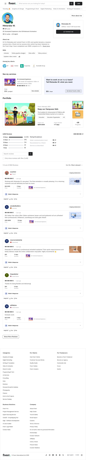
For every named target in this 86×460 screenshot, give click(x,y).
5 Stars (5, 137)
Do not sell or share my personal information (42, 429)
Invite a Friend (34, 441)
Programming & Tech (32, 9)
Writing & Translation (8, 363)
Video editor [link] (31, 53)
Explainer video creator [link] (10, 56)
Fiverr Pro (5, 408)
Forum (59, 366)
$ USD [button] (77, 455)
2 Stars (5, 145)
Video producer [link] (42, 53)
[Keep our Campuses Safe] (77, 105)
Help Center (33, 411)
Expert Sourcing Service (9, 414)
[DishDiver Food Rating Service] (77, 114)
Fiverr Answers (34, 369)
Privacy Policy (34, 426)
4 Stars (5, 140)
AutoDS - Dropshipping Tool (10, 417)
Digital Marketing (46, 9)
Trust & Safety (34, 414)
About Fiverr (33, 408)
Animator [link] (6, 53)
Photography (6, 390)
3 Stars (5, 142)
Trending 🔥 (6, 9)
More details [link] (35, 91)
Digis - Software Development (11, 420)
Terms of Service (34, 423)
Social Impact (33, 417)
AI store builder (7, 423)
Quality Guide (33, 363)
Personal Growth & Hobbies (10, 387)
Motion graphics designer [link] (19, 53)
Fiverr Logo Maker (8, 426)
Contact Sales (6, 429)
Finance (5, 393)
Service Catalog (7, 399)
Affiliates (32, 438)
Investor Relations (35, 447)
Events (59, 369)
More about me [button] (77, 15)
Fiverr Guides (33, 366)
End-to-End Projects (8, 396)
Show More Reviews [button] (11, 336)
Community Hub (61, 363)
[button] (5, 3)
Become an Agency (62, 360)
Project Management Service (11, 411)
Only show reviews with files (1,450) (16, 158)
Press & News (34, 444)
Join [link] (78, 3)
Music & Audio (7, 369)
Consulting (5, 378)
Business (5, 384)
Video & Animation (59, 9)
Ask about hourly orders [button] (73, 91)
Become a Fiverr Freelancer (64, 357)
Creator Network (34, 435)
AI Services (6, 375)
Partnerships (33, 432)
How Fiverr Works (35, 357)
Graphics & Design (18, 9)
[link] (46, 455)
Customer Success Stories (37, 360)
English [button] (71, 455)
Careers (32, 420)
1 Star (5, 148)
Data (4, 381)
